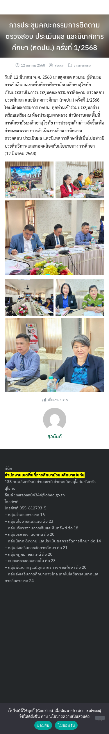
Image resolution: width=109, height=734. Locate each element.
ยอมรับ (43, 725)
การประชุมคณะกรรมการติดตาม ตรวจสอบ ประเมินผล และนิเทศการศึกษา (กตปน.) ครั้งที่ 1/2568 (55, 36)
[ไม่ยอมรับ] (100, 718)
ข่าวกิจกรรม (82, 65)
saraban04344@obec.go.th (40, 495)
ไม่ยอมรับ (66, 725)
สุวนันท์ (59, 65)
